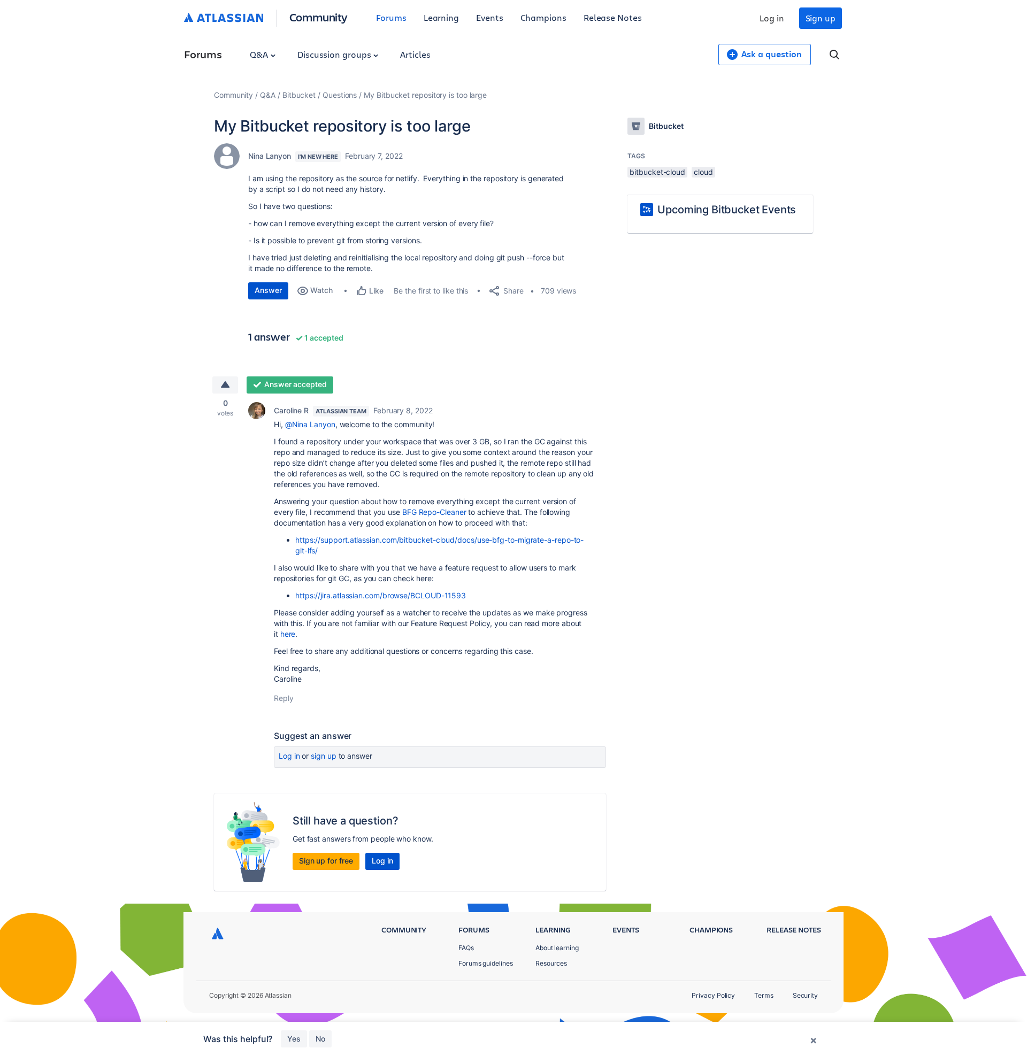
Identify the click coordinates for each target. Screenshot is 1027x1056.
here (288, 633)
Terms (763, 995)
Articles (415, 54)
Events (489, 17)
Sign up (821, 18)
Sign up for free (326, 860)
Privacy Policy (713, 995)
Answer (268, 290)
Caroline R (291, 410)
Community (318, 17)
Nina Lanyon (269, 155)
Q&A (260, 54)
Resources (551, 963)
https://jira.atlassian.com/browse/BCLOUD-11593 (380, 595)
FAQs (466, 948)
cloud (703, 171)
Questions (340, 94)
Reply (284, 698)
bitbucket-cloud (657, 171)
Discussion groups (335, 54)
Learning (441, 17)
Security (805, 995)
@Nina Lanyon (310, 424)
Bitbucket (299, 94)
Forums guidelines (485, 963)
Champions (543, 17)
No (320, 1038)
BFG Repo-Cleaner (434, 512)
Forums (391, 17)
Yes (294, 1038)
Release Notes (613, 17)
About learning (557, 948)
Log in (772, 18)
